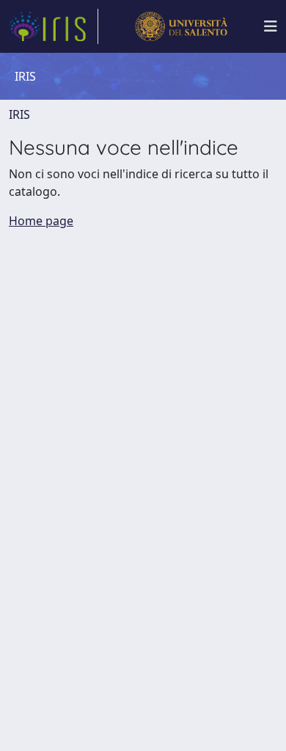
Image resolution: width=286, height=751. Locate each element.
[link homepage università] (180, 26)
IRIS (19, 114)
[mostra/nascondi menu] (270, 26)
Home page (41, 221)
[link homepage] (53, 26)
